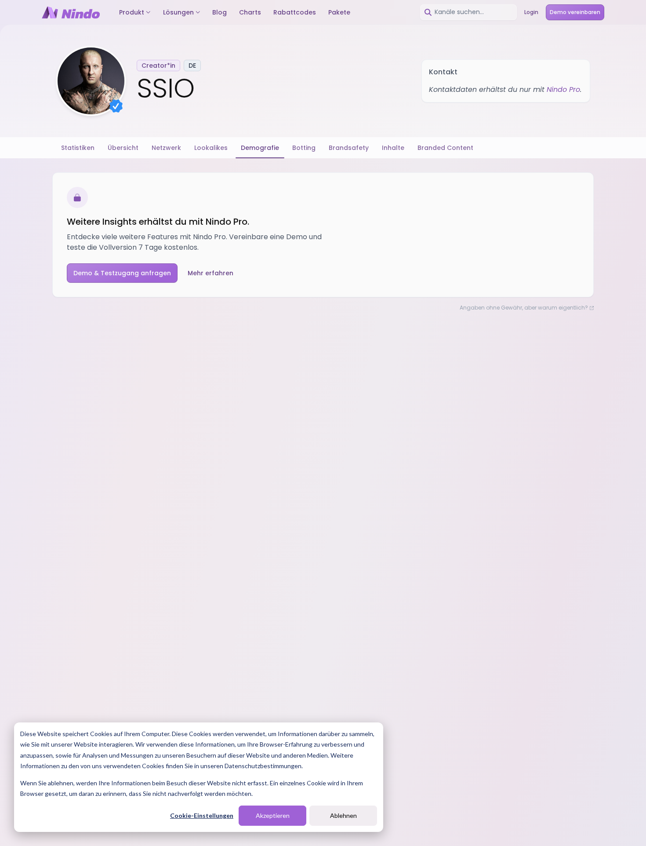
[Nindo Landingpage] (71, 12)
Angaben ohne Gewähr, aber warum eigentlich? (524, 307)
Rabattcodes (294, 12)
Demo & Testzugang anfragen (122, 273)
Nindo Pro (563, 89)
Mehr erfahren (210, 273)
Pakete (339, 12)
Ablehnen (343, 815)
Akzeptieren (273, 815)
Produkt (131, 12)
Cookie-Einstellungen (201, 815)
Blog (219, 12)
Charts (250, 12)
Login (531, 12)
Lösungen (178, 12)
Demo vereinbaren (575, 12)
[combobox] (468, 12)
